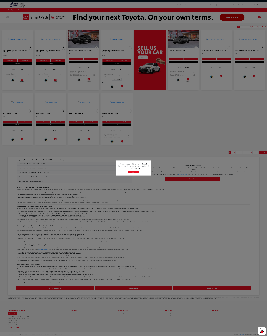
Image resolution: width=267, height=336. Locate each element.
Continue (133, 172)
